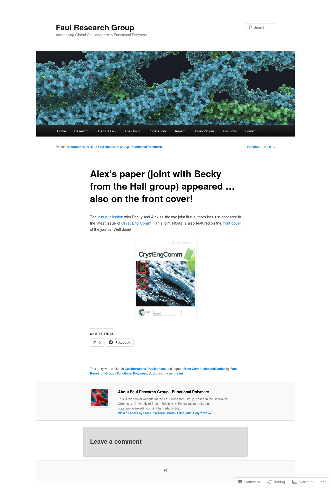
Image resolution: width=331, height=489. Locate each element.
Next (269, 146)
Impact (180, 130)
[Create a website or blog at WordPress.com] (165, 471)
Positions (230, 130)
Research (81, 130)
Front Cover (192, 368)
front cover (232, 223)
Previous (251, 146)
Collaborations (204, 130)
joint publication (110, 216)
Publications (157, 130)
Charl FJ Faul (106, 130)
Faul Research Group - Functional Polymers (130, 146)
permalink (176, 373)
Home (61, 130)
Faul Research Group (95, 27)
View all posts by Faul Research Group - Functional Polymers (164, 413)
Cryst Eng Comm (136, 223)
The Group (132, 130)
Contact (251, 130)
